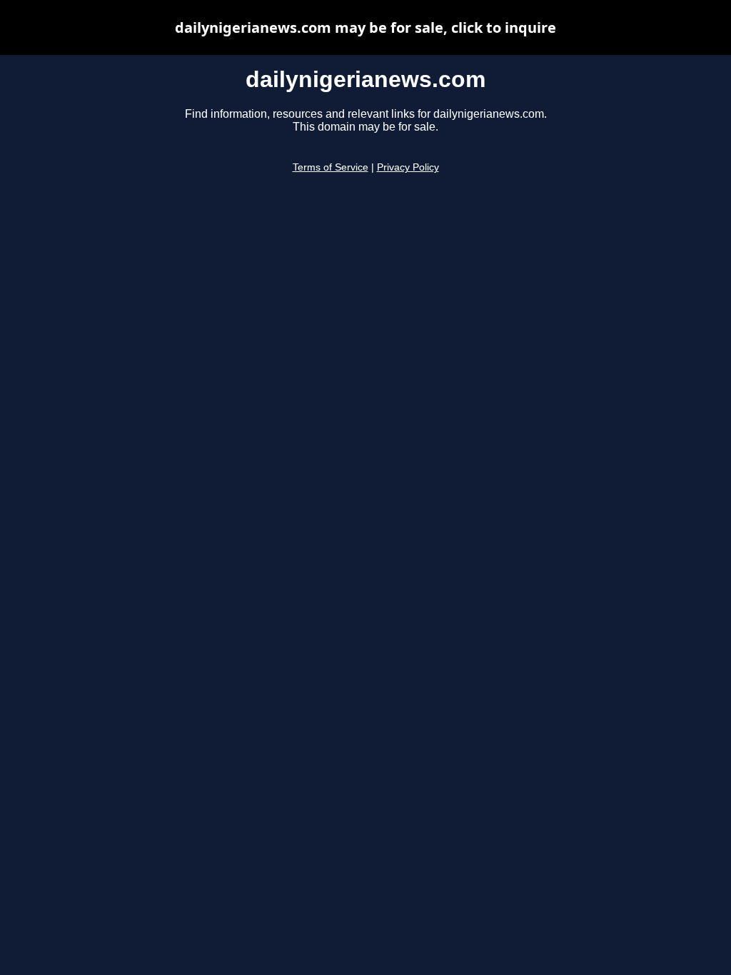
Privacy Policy (408, 167)
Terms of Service (330, 167)
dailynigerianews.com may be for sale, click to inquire (365, 27)
